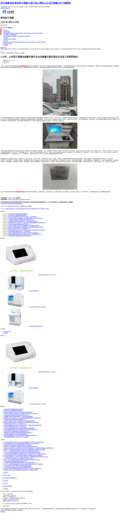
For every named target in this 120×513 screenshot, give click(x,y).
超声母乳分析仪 (39, 33)
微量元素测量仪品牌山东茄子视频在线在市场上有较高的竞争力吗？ (21, 429)
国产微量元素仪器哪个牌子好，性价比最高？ (19, 231)
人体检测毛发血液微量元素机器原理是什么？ (19, 224)
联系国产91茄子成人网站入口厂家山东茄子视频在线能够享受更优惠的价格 (26, 222)
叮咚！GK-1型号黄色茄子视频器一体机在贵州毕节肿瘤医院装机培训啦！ (22, 450)
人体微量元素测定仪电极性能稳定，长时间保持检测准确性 (22, 221)
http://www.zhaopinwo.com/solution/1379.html (19, 199)
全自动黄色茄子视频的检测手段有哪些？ (18, 213)
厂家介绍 (5, 40)
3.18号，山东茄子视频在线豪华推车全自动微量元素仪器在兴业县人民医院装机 (23, 464)
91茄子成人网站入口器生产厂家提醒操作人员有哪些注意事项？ (24, 225)
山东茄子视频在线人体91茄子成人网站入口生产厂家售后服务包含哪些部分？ (23, 425)
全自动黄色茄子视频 (8, 33)
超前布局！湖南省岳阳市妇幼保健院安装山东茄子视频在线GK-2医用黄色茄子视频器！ (25, 449)
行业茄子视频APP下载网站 (23, 36)
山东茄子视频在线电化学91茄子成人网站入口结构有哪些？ (22, 216)
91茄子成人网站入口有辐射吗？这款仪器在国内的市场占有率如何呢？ (21, 413)
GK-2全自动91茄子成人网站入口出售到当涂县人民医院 (17, 465)
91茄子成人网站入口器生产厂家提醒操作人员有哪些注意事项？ (19, 420)
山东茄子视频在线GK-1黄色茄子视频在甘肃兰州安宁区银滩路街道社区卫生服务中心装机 (26, 456)
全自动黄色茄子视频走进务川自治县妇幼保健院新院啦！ (18, 467)
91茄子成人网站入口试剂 (29, 33)
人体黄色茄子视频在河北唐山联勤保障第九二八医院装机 (18, 445)
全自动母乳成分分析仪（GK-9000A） (47, 274)
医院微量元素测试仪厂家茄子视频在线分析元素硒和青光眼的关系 (20, 435)
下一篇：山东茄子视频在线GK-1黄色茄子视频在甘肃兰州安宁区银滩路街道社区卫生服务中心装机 (25, 208)
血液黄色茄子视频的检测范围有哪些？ (13, 410)
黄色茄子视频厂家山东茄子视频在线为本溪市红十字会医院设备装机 (21, 470)
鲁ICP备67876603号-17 (13, 499)
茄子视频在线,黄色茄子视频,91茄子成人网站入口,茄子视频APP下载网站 (36, 3)
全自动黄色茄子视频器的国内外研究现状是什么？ (20, 235)
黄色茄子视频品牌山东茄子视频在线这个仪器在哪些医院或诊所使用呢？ (26, 227)
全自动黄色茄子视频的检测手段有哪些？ (14, 409)
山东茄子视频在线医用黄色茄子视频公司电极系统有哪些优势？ (20, 428)
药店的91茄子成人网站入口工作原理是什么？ (19, 228)
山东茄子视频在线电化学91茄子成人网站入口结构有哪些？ (18, 412)
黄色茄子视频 (6, 31)
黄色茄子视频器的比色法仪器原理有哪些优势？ (16, 434)
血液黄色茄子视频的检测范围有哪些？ (17, 215)
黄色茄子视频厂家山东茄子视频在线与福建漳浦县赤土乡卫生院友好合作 (21, 443)
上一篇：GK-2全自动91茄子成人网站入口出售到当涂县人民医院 (16, 206)
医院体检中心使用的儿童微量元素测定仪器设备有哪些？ (18, 432)
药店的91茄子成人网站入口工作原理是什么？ (15, 423)
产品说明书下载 (7, 39)
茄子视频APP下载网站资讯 (10, 34)
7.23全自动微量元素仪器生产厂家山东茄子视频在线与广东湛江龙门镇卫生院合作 (24, 442)
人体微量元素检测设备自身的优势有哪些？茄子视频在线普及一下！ (21, 462)
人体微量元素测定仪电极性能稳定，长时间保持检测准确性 (18, 416)
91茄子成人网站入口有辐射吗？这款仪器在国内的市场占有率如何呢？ (25, 218)
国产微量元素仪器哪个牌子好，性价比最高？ (15, 426)
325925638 (13, 495)
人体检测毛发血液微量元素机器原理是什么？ (15, 419)
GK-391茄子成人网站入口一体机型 (37, 307)
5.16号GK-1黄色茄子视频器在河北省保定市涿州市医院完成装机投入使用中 (22, 452)
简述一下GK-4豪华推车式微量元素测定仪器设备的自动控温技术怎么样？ (22, 459)
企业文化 (24, 42)
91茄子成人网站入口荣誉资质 (34, 42)
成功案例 (13, 39)
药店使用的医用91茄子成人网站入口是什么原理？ (16, 437)
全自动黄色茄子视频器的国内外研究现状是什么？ (16, 431)
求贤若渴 (43, 42)
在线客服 (3, 8)
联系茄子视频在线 (17, 42)
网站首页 (5, 30)
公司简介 (10, 42)
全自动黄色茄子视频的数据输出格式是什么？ (15, 461)
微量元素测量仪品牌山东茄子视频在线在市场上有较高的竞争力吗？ (25, 234)
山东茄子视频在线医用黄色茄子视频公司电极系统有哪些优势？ (24, 232)
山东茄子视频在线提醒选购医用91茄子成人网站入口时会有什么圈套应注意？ (23, 468)
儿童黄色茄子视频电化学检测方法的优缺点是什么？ (21, 219)
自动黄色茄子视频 (18, 33)
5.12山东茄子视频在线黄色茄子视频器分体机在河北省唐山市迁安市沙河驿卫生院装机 (25, 453)
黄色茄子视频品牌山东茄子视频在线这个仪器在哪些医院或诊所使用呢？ (21, 422)
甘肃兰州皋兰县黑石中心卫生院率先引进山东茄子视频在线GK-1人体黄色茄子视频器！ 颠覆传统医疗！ (29, 448)
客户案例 (5, 37)
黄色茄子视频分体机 (34, 290)
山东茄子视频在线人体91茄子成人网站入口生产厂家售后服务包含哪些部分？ (27, 230)
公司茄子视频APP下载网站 (10, 36)
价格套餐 (5, 45)
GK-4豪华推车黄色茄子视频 (35, 326)
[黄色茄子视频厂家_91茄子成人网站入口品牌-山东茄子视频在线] (9, 14)
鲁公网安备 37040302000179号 (12, 501)
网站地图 (7, 8)
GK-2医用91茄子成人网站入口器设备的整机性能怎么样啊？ (19, 458)
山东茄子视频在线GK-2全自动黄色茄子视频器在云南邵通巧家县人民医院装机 (23, 455)
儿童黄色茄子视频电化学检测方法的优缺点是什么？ (16, 415)
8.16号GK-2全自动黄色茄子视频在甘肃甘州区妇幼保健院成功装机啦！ (21, 446)
